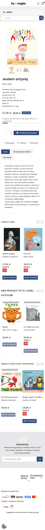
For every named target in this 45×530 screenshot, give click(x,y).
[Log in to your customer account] (38, 3)
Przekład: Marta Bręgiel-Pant (14, 89)
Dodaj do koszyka (26, 133)
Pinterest (34, 143)
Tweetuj (22, 143)
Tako (17, 106)
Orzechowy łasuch (9, 397)
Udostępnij (10, 143)
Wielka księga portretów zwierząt (10, 254)
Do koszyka (10, 277)
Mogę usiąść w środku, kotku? (32, 397)
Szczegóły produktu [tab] (22, 152)
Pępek (5, 327)
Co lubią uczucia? (31, 327)
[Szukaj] (41, 18)
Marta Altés (7, 84)
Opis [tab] (5, 152)
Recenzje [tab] (7, 157)
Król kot (27, 254)
